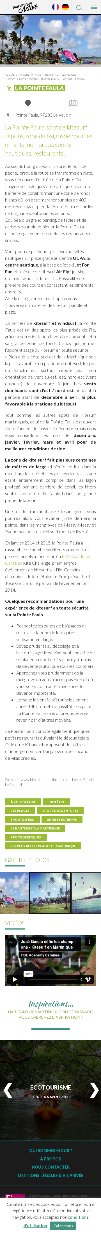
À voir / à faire (30, 74)
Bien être (51, 74)
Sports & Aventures (22, 78)
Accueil (11, 74)
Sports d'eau (50, 78)
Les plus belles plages (43, 846)
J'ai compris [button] (63, 1226)
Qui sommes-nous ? (50, 1150)
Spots (26, 837)
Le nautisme (35, 828)
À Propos (50, 1159)
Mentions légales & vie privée (50, 1175)
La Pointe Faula (74, 78)
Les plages (68, 74)
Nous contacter (51, 1167)
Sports (62, 819)
